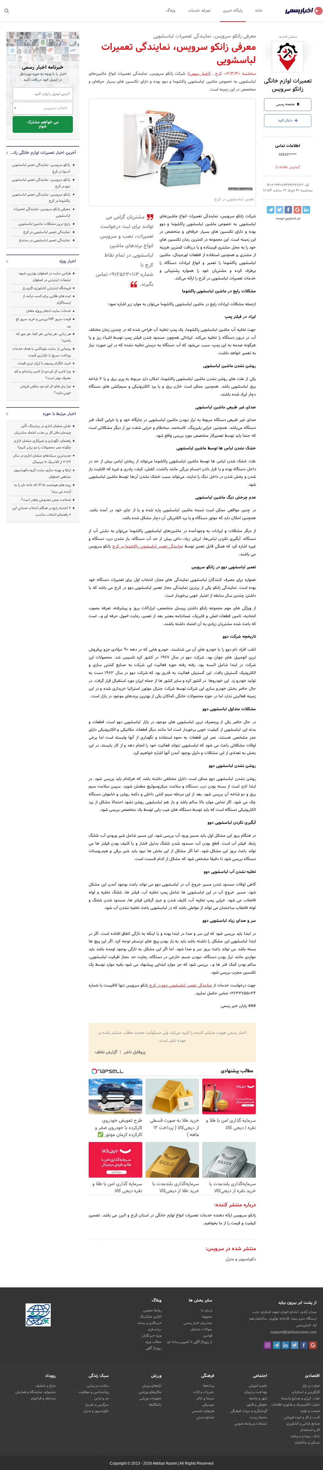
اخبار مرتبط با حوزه (59, 414)
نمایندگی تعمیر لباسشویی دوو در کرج (180, 985)
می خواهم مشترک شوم (43, 124)
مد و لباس (101, 1398)
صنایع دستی (205, 1417)
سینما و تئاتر (205, 1398)
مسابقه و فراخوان (43, 1398)
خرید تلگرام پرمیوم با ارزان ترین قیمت (44, 363)
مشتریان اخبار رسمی (198, 1323)
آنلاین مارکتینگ (151, 1317)
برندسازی (155, 1329)
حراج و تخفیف (45, 1386)
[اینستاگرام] (267, 1345)
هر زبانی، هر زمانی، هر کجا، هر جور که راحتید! (43, 337)
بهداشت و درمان (255, 1392)
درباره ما (206, 1310)
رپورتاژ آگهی (153, 1348)
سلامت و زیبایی (98, 1386)
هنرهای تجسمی (203, 1411)
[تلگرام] (276, 1345)
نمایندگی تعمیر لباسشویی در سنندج (44, 240)
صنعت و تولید (310, 1411)
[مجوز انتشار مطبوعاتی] (38, 1315)
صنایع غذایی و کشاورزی (303, 1423)
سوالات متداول (201, 1329)
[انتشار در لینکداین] (306, 210)
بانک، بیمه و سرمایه (305, 1436)
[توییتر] (294, 1345)
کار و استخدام (310, 1430)
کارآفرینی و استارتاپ (305, 1392)
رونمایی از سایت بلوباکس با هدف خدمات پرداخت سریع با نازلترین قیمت (41, 352)
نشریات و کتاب (203, 1392)
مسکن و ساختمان (307, 1442)
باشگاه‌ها (155, 1405)
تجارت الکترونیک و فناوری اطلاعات (295, 1405)
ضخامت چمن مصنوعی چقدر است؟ (46, 500)
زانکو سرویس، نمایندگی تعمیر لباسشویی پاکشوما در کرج (41, 198)
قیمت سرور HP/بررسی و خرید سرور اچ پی (43, 322)
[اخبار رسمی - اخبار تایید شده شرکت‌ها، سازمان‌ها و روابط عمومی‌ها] (304, 11)
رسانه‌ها (208, 1386)
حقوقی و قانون (256, 1405)
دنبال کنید (286, 120)
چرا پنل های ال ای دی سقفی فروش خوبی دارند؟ (45, 390)
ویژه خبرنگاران (152, 1335)
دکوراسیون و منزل (241, 1259)
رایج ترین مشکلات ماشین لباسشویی (44, 224)
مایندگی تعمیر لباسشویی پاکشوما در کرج (147, 546)
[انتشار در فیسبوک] (288, 210)
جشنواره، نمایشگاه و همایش (35, 1392)
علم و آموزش (258, 1386)
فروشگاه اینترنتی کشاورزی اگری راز (46, 288)
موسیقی (208, 1405)
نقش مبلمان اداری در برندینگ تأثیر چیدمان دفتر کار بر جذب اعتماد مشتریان (43, 429)
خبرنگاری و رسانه (150, 1323)
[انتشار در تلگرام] (270, 210)
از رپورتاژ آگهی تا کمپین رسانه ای (189, 1342)
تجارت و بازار (311, 1386)
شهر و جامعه (258, 1398)
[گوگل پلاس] (313, 1345)
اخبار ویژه (67, 261)
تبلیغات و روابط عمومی (250, 1423)
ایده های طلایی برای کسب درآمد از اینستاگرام (47, 299)
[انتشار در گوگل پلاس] (297, 210)
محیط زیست (258, 1417)
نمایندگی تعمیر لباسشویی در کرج (46, 232)
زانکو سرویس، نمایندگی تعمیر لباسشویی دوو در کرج (41, 183)
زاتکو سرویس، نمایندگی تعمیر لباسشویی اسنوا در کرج (41, 168)
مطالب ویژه (153, 1342)
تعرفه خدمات (199, 10)
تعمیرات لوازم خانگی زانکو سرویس (288, 85)
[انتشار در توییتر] (279, 210)
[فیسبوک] (304, 1345)
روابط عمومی (152, 1310)
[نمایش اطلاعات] (288, 167)
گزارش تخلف (106, 1052)
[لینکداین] (285, 1345)
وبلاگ (170, 10)
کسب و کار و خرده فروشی (302, 1417)
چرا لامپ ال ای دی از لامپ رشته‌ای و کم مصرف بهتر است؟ (43, 375)
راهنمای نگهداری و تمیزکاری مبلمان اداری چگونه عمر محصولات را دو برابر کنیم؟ (42, 444)
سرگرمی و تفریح (97, 1405)
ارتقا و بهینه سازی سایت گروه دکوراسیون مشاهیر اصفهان (42, 473)
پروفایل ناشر (133, 1052)
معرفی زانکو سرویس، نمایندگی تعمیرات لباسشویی (41, 212)
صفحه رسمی (286, 104)
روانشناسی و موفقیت (94, 1392)
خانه (259, 10)
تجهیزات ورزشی (150, 1398)
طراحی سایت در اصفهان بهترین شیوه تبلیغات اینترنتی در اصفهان (45, 277)
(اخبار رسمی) (199, 73)
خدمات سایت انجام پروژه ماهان (48, 311)
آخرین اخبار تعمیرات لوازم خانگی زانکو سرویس (42, 152)
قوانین (207, 1335)
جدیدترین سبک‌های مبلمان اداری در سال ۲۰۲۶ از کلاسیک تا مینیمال (42, 459)
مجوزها (207, 1317)
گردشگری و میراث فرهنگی (248, 1411)
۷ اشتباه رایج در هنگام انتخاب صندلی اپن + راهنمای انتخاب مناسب (41, 511)
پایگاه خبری (233, 10)
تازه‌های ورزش (152, 1386)
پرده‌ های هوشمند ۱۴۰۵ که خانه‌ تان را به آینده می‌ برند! (42, 488)
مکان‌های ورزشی (150, 1392)
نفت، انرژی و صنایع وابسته (300, 1398)
